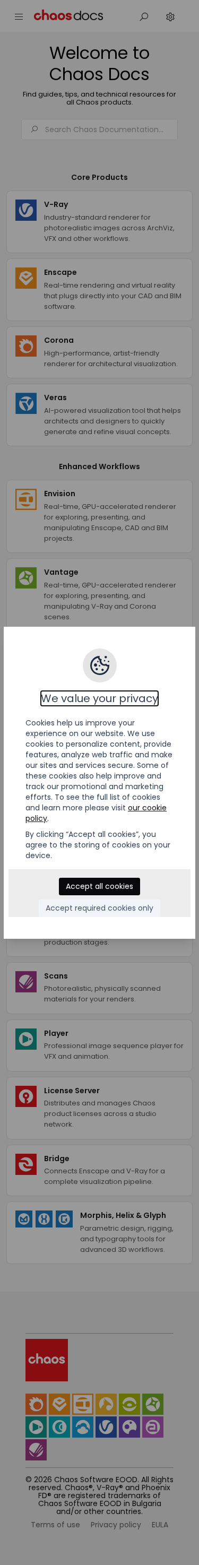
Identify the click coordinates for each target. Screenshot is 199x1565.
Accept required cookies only (99, 908)
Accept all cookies (99, 886)
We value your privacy (99, 698)
